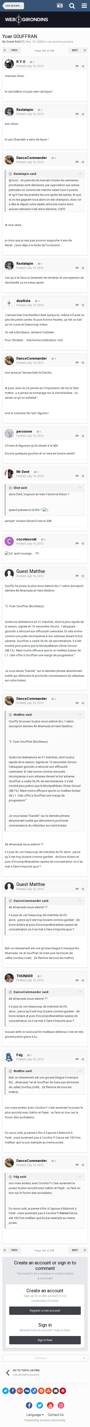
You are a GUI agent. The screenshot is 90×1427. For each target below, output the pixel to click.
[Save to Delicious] (34, 1391)
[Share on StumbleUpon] (48, 1391)
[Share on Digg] (27, 1391)
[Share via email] (55, 1391)
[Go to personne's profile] (9, 433)
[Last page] (85, 50)
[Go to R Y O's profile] (9, 63)
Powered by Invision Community (45, 1420)
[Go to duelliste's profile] (9, 303)
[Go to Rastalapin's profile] (9, 111)
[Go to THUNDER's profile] (9, 978)
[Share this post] (82, 66)
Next (75, 50)
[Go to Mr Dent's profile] (9, 473)
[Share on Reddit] (41, 1391)
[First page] (4, 50)
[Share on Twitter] (5, 1391)
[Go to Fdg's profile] (9, 1057)
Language (34, 1415)
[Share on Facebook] (12, 1391)
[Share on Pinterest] (63, 1391)
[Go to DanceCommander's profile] (9, 159)
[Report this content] (76, 66)
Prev (14, 50)
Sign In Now (45, 1340)
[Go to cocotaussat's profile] (9, 541)
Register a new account (45, 1310)
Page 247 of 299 (45, 50)
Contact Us (56, 1415)
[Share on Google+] (20, 1391)
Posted (30, 66)
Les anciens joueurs (60, 41)
